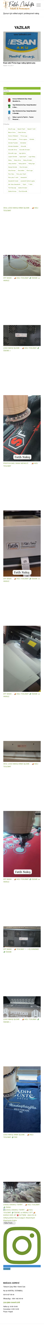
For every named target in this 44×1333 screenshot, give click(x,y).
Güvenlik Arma (12, 150)
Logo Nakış (31, 156)
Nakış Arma (17, 160)
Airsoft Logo (11, 129)
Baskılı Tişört (21, 129)
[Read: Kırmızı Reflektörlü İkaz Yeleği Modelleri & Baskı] (9, 100)
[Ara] (31, 5)
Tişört (24, 184)
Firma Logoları (12, 139)
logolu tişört (22, 156)
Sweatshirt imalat (13, 181)
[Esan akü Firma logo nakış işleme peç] (22, 47)
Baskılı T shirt (31, 129)
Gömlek (31, 139)
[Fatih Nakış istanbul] (18, 5)
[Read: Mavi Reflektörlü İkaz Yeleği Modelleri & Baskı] (9, 112)
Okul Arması (12, 170)
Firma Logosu (23, 139)
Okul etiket (21, 170)
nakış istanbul (12, 163)
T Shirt (30, 184)
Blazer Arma (12, 132)
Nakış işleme (22, 163)
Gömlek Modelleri (13, 146)
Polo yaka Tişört (21, 174)
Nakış (10, 160)
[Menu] (37, 5)
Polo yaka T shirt (13, 177)
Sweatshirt (24, 177)
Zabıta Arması (12, 191)
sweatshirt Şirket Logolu (28, 181)
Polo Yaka (11, 174)
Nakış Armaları (27, 160)
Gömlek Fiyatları (13, 143)
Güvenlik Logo (12, 153)
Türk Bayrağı (12, 188)
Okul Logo (30, 170)
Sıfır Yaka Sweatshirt (14, 184)
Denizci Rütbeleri (13, 136)
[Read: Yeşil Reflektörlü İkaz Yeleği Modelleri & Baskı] (9, 106)
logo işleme (22, 153)
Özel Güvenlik (23, 191)
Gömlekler (23, 143)
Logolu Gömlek (12, 156)
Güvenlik (23, 146)
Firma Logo (24, 136)
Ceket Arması (22, 132)
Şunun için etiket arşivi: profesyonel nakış (21, 13)
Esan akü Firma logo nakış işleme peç (19, 63)
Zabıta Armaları (22, 188)
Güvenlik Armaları (24, 150)
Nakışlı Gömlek (12, 167)
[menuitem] (31, 5)
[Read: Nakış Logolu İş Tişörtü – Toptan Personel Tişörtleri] (9, 118)
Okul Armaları (23, 167)
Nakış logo (31, 163)
